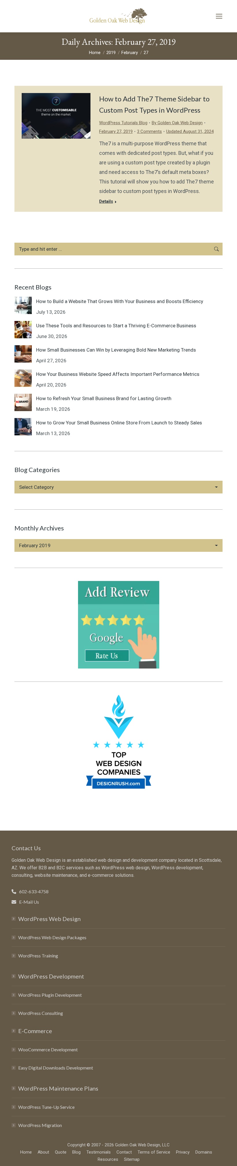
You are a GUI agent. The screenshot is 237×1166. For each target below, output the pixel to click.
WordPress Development (51, 976)
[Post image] (23, 305)
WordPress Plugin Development (50, 995)
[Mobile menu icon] (219, 16)
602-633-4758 (34, 891)
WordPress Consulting (40, 1013)
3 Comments (149, 131)
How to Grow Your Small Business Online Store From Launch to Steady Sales (119, 423)
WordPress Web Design (49, 918)
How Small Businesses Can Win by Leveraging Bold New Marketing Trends (116, 350)
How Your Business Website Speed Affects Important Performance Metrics (117, 374)
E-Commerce (35, 1030)
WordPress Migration (40, 1125)
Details (106, 201)
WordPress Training (38, 955)
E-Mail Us (29, 902)
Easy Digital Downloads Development (55, 1067)
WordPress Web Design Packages (52, 937)
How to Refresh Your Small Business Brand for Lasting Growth (103, 398)
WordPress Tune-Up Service (46, 1107)
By (177, 122)
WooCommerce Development (48, 1049)
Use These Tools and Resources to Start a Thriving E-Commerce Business (116, 325)
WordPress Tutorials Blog (123, 122)
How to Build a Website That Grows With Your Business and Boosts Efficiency (119, 301)
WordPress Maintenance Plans (58, 1088)
